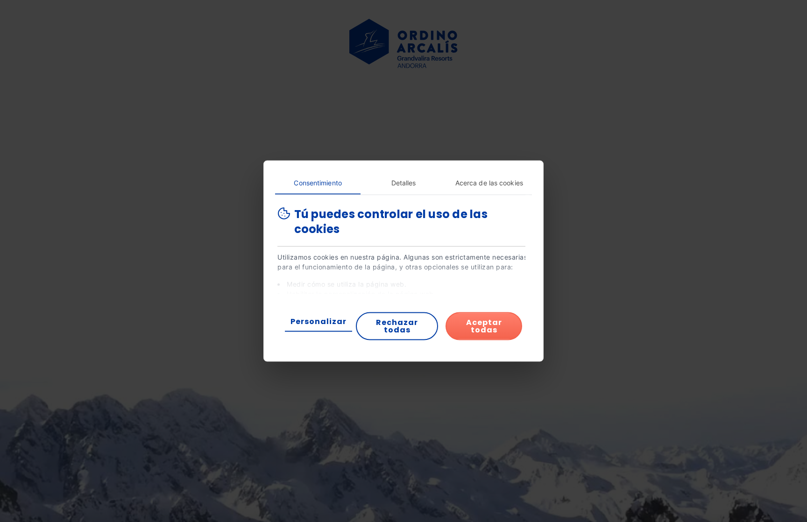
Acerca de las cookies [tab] (489, 183)
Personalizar (318, 321)
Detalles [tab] (403, 183)
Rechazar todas (397, 326)
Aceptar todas (484, 326)
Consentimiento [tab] (317, 183)
